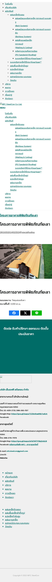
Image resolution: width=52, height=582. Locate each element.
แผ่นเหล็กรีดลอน (17, 14)
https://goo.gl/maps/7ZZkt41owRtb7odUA (29, 413)
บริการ (7, 83)
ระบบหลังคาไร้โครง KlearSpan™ (28, 58)
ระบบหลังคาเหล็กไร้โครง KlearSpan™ (26, 62)
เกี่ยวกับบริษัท (11, 7)
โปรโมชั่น (9, 3)
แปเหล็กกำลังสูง (17, 69)
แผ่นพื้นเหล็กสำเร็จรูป (19, 65)
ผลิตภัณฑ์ (9, 11)
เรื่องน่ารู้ (8, 94)
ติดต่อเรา (9, 98)
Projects (24, 232)
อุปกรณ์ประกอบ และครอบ (20, 76)
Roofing (31, 232)
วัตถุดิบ (13, 80)
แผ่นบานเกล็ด (16, 72)
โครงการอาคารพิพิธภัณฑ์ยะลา (19, 215)
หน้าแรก (9, 473)
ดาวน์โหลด (9, 91)
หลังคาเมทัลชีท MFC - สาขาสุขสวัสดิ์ (23, 444)
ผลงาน (8, 87)
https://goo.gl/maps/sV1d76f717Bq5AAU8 (29, 441)
